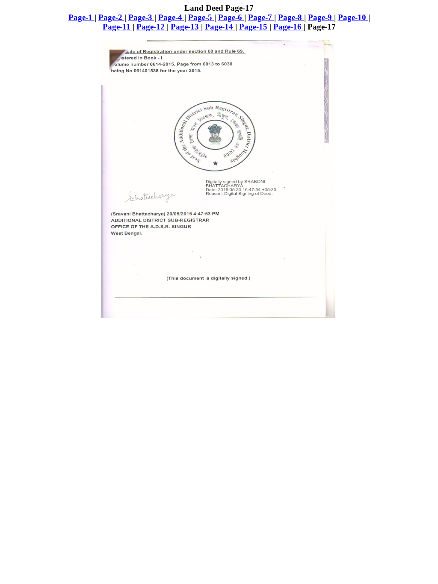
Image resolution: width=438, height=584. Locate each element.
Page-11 (118, 26)
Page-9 (321, 17)
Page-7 (261, 17)
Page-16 (288, 26)
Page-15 (254, 26)
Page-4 (171, 17)
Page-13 (186, 26)
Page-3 (141, 17)
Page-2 (111, 17)
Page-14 (220, 26)
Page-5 (201, 17)
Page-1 (81, 17)
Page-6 (231, 17)
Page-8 (291, 17)
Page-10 (353, 17)
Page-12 (151, 26)
